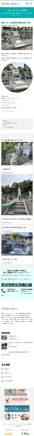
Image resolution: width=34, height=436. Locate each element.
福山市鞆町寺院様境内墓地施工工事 (19, 352)
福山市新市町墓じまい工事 (10, 123)
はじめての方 (11, 424)
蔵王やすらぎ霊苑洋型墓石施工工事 (15, 23)
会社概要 (6, 369)
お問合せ (10, 433)
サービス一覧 (21, 424)
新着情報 (18, 426)
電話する (27, 433)
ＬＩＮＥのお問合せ (8, 127)
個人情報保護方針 (9, 380)
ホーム (4, 424)
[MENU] (31, 3)
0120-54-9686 (7, 377)
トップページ (8, 111)
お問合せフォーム (9, 373)
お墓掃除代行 (12, 336)
